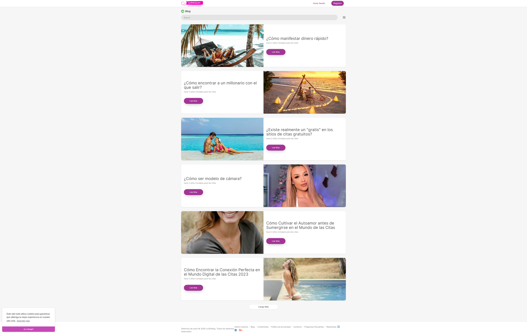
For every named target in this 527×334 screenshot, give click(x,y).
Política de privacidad (281, 327)
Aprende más (23, 321)
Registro (337, 3)
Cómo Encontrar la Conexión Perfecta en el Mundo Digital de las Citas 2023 (222, 272)
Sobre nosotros (241, 327)
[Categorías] (344, 17)
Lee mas (276, 52)
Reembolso (331, 327)
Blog (253, 327)
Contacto (297, 327)
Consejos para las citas (288, 43)
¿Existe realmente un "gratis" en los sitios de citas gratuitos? (299, 131)
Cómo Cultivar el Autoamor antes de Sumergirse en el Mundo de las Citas (300, 225)
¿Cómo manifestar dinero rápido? (297, 38)
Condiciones (262, 327)
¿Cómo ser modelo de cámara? (213, 178)
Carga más (263, 307)
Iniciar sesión (319, 3)
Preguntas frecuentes (314, 327)
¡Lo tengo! (28, 329)
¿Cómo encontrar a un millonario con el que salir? (220, 85)
